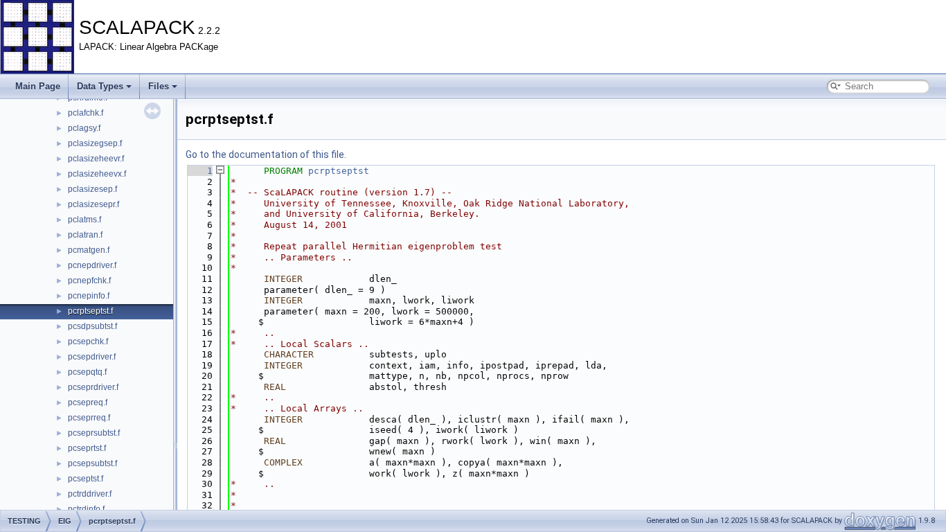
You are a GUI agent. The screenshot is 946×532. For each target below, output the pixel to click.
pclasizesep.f (92, 189)
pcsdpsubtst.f (92, 326)
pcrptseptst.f (90, 311)
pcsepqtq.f (87, 372)
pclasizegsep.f (95, 143)
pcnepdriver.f (92, 265)
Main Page (37, 86)
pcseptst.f (85, 479)
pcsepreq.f (87, 402)
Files (158, 86)
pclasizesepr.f (93, 204)
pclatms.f (84, 219)
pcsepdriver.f (92, 357)
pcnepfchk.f (89, 280)
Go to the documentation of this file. (266, 154)
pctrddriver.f (89, 494)
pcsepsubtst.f (92, 463)
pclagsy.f (84, 128)
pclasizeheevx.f (97, 174)
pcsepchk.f (88, 341)
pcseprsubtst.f (94, 433)
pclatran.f (85, 235)
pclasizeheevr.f (96, 158)
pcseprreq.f (89, 418)
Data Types (100, 86)
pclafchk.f (85, 113)
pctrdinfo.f (86, 509)
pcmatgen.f (88, 250)
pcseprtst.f (87, 448)
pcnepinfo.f (88, 296)
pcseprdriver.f (93, 387)
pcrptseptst (338, 171)
